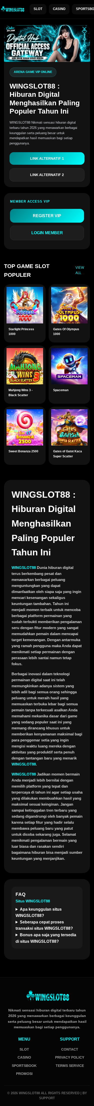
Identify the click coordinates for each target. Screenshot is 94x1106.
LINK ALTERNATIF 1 (47, 158)
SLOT (38, 9)
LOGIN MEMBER (47, 233)
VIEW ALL (79, 270)
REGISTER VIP (47, 216)
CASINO (59, 9)
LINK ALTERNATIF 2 (47, 175)
